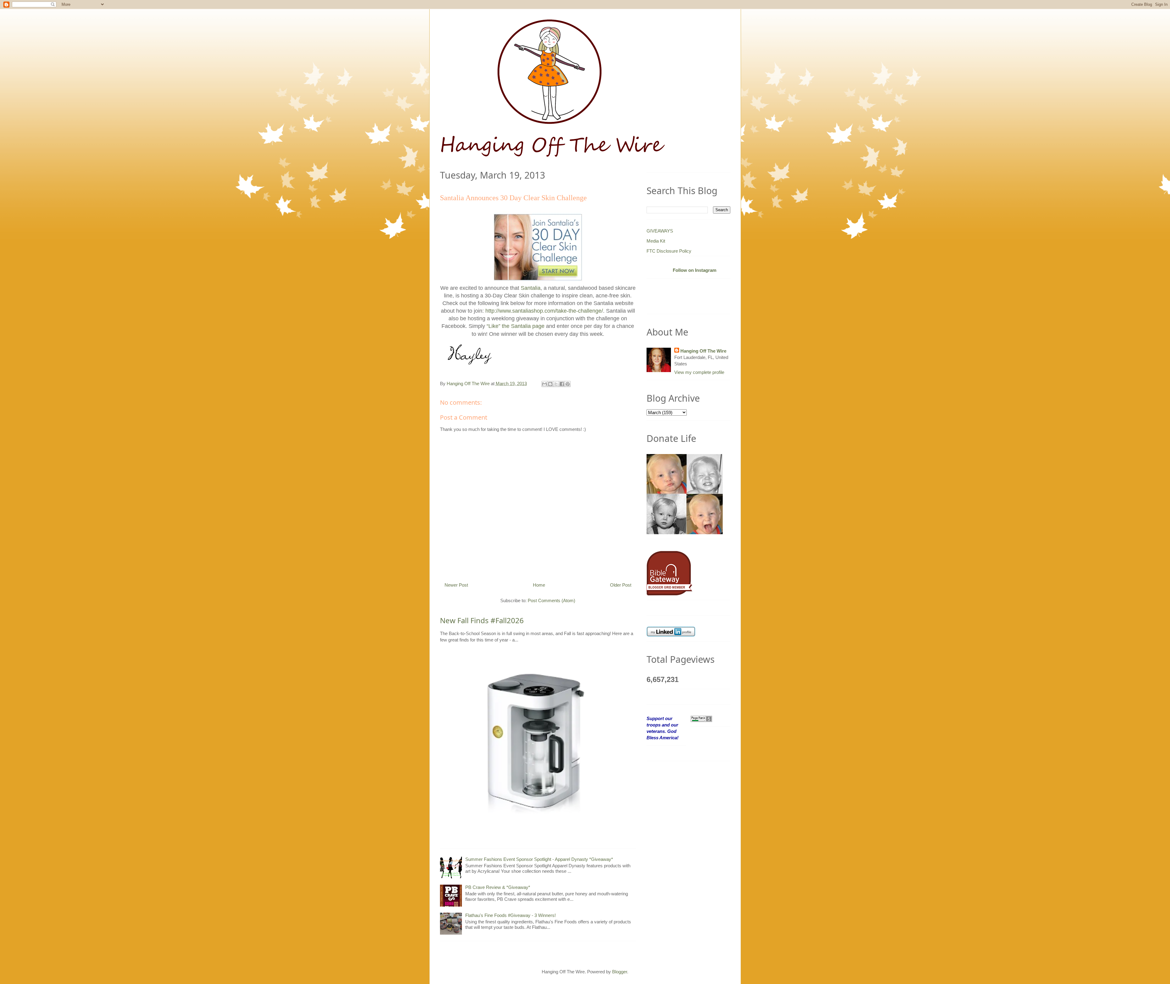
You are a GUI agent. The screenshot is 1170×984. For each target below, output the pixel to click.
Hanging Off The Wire (703, 350)
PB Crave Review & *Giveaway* (497, 887)
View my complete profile (699, 372)
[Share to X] (556, 384)
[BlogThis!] (550, 384)
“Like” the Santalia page (515, 326)
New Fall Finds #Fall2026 (482, 620)
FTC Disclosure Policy (669, 251)
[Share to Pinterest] (568, 384)
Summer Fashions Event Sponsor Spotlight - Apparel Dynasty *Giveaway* (539, 859)
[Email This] (544, 384)
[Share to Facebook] (562, 384)
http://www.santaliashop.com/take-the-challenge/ (544, 311)
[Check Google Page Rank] (701, 718)
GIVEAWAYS (660, 230)
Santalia (531, 288)
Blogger (619, 971)
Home (539, 585)
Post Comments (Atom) (551, 600)
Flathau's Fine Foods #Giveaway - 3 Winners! (510, 915)
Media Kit (656, 240)
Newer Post (456, 585)
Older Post (620, 585)
